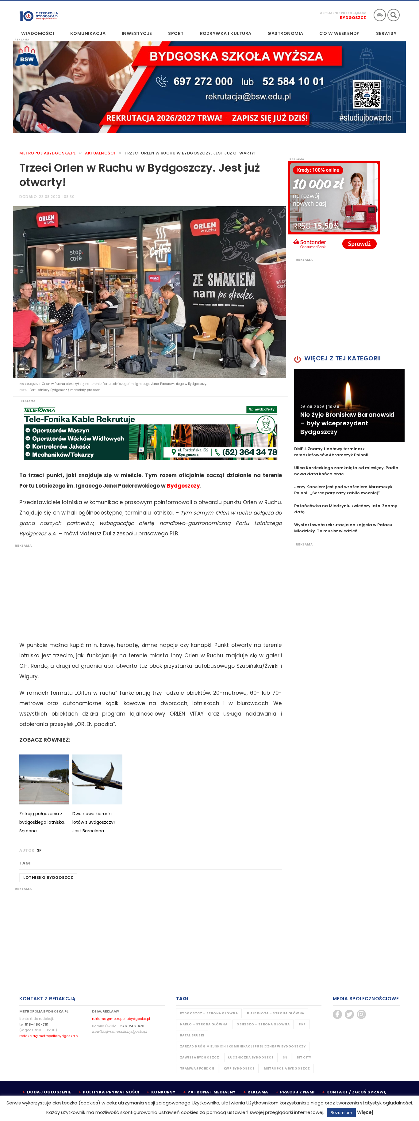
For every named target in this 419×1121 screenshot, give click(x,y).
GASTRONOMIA (285, 33)
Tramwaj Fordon (197, 1068)
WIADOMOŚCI (37, 33)
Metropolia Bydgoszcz (287, 1068)
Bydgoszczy (183, 485)
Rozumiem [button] (341, 1112)
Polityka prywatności (111, 1092)
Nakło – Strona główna (204, 1024)
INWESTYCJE (137, 33)
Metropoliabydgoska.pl (47, 153)
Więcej (365, 1112)
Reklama (258, 1092)
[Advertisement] (147, 591)
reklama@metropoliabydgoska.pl (121, 1018)
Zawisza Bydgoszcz (199, 1057)
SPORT (176, 33)
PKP (302, 1024)
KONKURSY (163, 1092)
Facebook (337, 1014)
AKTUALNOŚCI (100, 153)
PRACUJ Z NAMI (297, 1092)
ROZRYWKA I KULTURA (226, 33)
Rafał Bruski (192, 1035)
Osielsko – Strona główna (263, 1024)
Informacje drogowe (380, 15)
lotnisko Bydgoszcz (48, 877)
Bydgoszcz (353, 18)
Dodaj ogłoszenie (49, 1092)
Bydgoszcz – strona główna (209, 1013)
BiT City (304, 1057)
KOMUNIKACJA (88, 33)
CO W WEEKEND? (339, 33)
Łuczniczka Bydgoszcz (251, 1057)
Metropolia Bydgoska (38, 14)
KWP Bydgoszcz (239, 1068)
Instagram (361, 1014)
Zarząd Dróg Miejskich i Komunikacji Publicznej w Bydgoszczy (243, 1046)
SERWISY (386, 33)
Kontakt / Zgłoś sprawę (356, 1092)
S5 (285, 1057)
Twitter (349, 1014)
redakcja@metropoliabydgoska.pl (49, 1035)
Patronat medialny (211, 1092)
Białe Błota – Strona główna (275, 1013)
